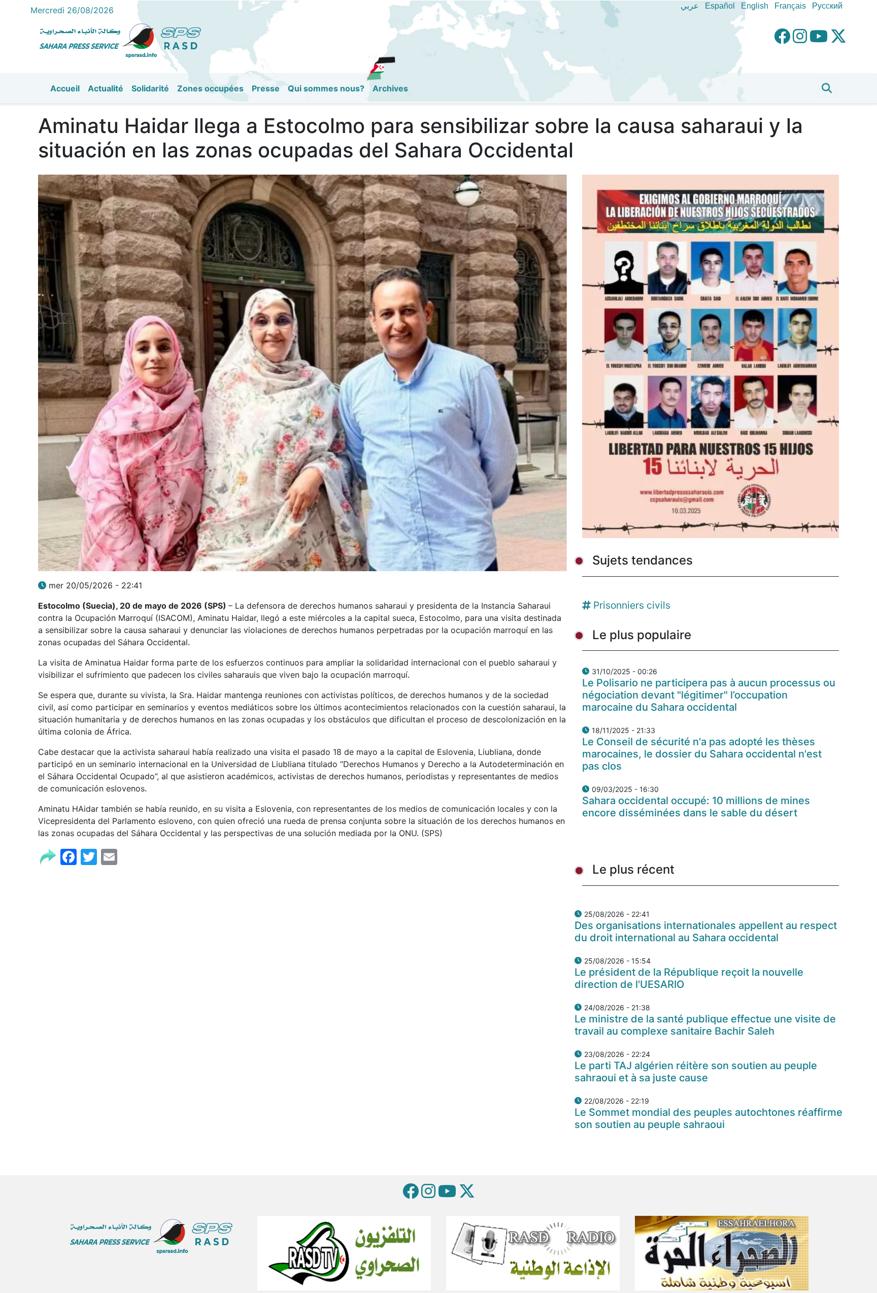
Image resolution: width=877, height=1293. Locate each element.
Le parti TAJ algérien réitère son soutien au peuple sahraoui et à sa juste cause (696, 1071)
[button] (826, 88)
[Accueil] (124, 39)
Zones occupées (210, 88)
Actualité (105, 88)
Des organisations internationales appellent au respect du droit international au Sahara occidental (706, 931)
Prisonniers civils (631, 605)
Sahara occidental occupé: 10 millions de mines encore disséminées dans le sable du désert (696, 806)
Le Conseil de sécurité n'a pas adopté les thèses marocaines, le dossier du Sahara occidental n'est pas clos (702, 754)
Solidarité (150, 88)
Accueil (65, 88)
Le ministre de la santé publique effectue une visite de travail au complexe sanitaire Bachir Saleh (705, 1025)
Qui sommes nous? (326, 88)
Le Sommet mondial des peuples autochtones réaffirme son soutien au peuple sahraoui (708, 1118)
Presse (266, 88)
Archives (390, 88)
